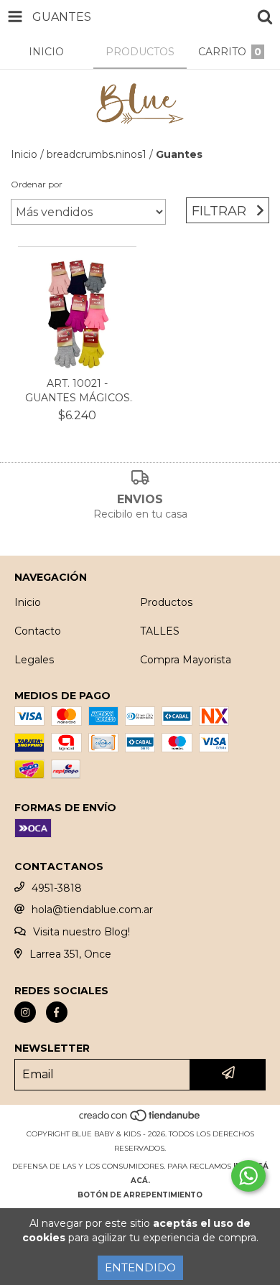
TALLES (159, 631)
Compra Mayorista (185, 659)
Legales (34, 659)
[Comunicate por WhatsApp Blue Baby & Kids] (248, 1176)
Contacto (37, 631)
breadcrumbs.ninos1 (96, 154)
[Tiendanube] (140, 1119)
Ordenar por (36, 184)
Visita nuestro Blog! (81, 931)
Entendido (140, 1267)
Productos (166, 602)
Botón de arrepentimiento (140, 1195)
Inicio (24, 154)
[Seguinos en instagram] (25, 1012)
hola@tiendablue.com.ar (92, 909)
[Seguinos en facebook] (56, 1012)
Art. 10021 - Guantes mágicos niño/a (77, 391)
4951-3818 (57, 888)
